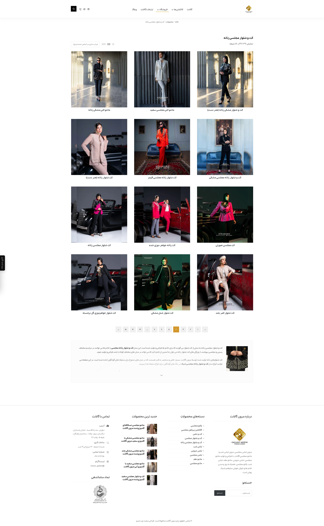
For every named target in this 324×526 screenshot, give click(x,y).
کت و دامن (197, 434)
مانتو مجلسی (196, 463)
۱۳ (140, 329)
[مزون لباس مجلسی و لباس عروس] (249, 9)
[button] (73, 9)
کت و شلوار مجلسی (193, 438)
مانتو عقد (197, 459)
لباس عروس (196, 450)
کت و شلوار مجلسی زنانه (191, 442)
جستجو (220, 493)
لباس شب (197, 446)
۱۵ (125, 329)
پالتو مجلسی (196, 425)
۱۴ (133, 329)
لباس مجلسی (196, 455)
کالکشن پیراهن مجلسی (191, 429)
